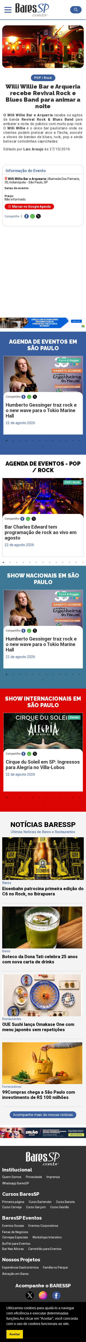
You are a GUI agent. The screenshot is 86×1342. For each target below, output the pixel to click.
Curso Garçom (36, 1207)
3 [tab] (20, 440)
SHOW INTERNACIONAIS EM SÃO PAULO (43, 701)
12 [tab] (79, 440)
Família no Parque (55, 1267)
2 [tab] (13, 440)
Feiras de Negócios (15, 1232)
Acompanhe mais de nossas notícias (43, 1115)
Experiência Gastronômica (20, 1267)
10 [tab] (66, 440)
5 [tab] (33, 440)
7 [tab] (46, 440)
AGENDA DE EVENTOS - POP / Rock (43, 466)
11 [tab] (73, 440)
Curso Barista (65, 1202)
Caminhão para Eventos (45, 1249)
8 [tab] (53, 440)
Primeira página (13, 1202)
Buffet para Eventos (16, 1243)
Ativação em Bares (15, 1274)
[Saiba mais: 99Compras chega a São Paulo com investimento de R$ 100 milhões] (42, 1083)
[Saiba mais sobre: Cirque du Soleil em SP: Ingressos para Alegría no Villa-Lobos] (43, 733)
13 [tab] (43, 446)
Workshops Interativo (47, 1237)
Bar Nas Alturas (13, 1249)
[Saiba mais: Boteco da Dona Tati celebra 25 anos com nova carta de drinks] (42, 947)
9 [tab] (59, 440)
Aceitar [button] (14, 1334)
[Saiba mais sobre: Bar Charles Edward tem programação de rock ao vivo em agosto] (43, 499)
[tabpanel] (43, 396)
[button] (71, 1324)
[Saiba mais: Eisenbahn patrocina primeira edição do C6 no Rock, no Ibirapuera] (43, 879)
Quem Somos (11, 1177)
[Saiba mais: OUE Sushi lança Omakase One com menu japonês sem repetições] (42, 1015)
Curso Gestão (59, 1207)
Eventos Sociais (13, 1225)
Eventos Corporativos (43, 1225)
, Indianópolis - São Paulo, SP (42, 180)
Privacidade (34, 1177)
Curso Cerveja (12, 1207)
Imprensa (53, 1177)
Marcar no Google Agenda (31, 206)
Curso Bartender (40, 1202)
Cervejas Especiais (15, 1237)
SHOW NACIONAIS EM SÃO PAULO (43, 578)
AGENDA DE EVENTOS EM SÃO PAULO (43, 345)
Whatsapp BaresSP (15, 1183)
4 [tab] (26, 440)
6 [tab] (39, 440)
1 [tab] (6, 440)
